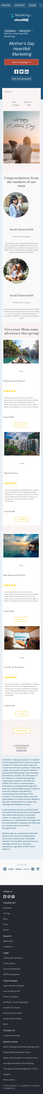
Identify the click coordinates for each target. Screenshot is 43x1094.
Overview (7, 907)
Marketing (24, 30)
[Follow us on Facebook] (13, 896)
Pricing (6, 5)
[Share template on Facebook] (16, 71)
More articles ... (10, 1079)
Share (32, 5)
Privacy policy (9, 963)
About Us (27, 102)
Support (20, 5)
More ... (6, 1024)
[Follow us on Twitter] (8, 896)
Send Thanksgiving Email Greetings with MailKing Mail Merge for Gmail (21, 1049)
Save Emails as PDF (11, 991)
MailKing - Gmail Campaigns (16, 1002)
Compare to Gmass (11, 1035)
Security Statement (11, 968)
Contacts (15, 105)
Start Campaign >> (21, 62)
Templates (10, 30)
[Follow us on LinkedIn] (4, 896)
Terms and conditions (13, 958)
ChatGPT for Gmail (11, 1007)
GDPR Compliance (11, 974)
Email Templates (10, 996)
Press (5, 924)
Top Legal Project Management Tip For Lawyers (20, 1071)
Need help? (8, 941)
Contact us (8, 946)
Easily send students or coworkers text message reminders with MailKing (20, 1060)
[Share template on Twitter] (21, 71)
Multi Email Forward (12, 1013)
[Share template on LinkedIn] (27, 71)
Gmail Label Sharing (12, 1018)
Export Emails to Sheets (13, 985)
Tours (14, 102)
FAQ (29, 105)
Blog (5, 918)
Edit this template (21, 78)
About (6, 929)
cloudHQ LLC (10, 1088)
